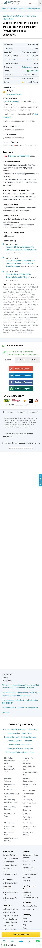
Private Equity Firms (10, 922)
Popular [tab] (6, 729)
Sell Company (28, 800)
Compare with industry (14, 94)
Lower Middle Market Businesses (28, 760)
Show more (5, 712)
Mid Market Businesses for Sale (9, 760)
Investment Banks (29, 861)
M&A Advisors (9, 823)
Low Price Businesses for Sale (9, 769)
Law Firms (26, 881)
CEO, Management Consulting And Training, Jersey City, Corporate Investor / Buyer (20, 263)
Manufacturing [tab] (14, 733)
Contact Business (21, 934)
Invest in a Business (10, 865)
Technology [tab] (33, 729)
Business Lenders (9, 929)
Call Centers (26, 67)
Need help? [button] (40, 481)
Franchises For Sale (30, 906)
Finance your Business (11, 858)
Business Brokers (29, 867)
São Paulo (33, 71)
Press (25, 928)
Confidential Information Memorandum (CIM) (30, 895)
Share (22, 412)
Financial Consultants (30, 874)
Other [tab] (32, 752)
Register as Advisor (10, 874)
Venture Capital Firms (10, 919)
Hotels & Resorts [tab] (14, 741)
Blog (24, 925)
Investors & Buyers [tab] (15, 748)
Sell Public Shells (29, 803)
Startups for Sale (29, 790)
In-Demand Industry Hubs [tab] (16, 752)
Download (35, 412)
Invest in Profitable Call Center (15, 327)
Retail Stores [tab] (27, 733)
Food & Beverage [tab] (18, 729)
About (25, 918)
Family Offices (8, 926)
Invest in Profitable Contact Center (26, 325)
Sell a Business (28, 823)
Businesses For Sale (10, 883)
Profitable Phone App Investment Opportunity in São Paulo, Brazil (19, 297)
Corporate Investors (10, 916)
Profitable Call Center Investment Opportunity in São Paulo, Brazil (20, 289)
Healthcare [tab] (28, 741)
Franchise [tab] (29, 748)
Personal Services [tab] (11, 737)
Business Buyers (9, 912)
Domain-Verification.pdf (19, 156)
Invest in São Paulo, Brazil (22, 332)
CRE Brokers (27, 871)
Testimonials (27, 921)
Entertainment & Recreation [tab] (20, 744)
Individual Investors (10, 909)
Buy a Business (8, 862)
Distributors (27, 807)
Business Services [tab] (28, 737)
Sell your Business (9, 855)
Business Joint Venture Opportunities (9, 786)
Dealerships (27, 810)
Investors (26, 813)
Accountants (27, 877)
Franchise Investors (30, 909)
